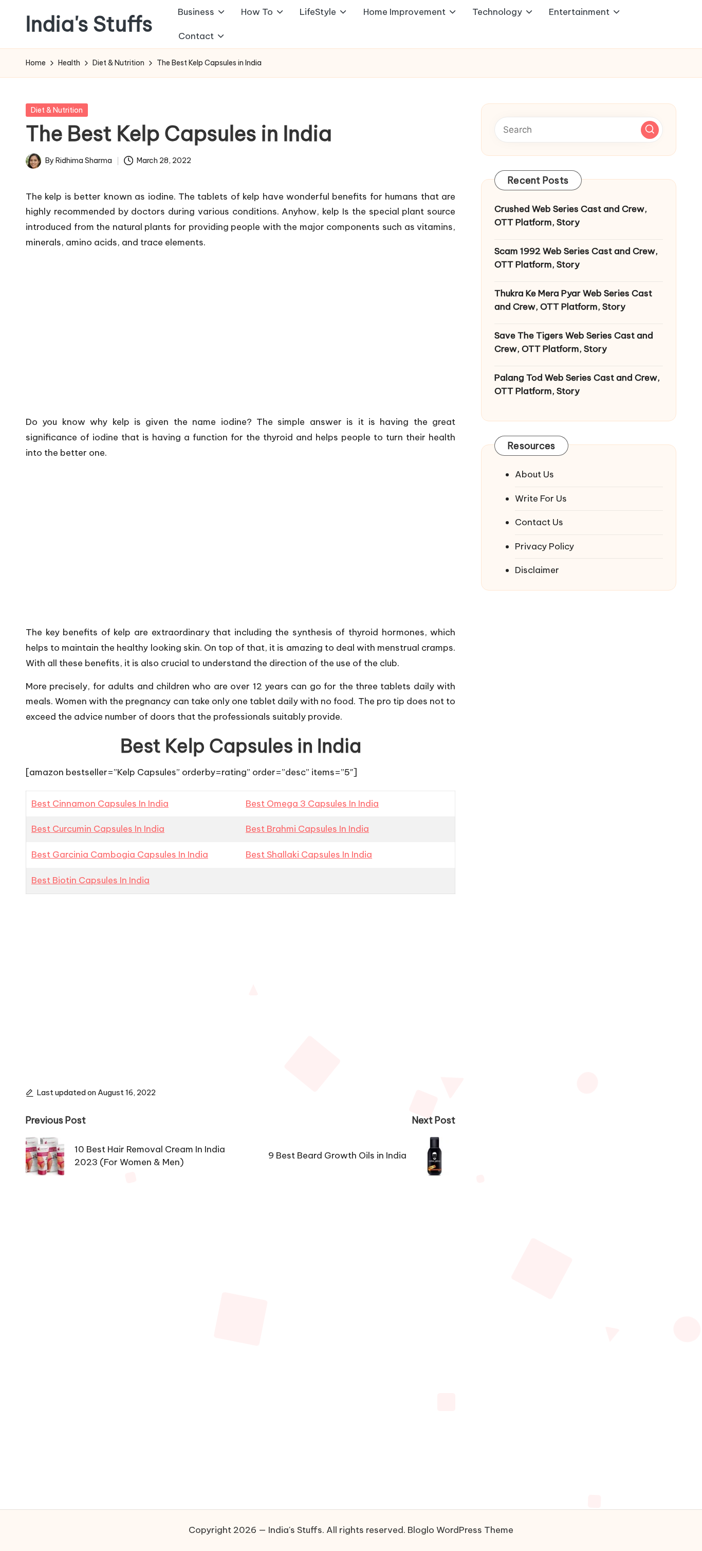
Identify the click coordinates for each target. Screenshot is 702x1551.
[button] (650, 129)
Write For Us (541, 498)
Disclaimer (537, 570)
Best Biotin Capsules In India (90, 880)
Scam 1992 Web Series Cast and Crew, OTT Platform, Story (576, 257)
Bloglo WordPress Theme (460, 1530)
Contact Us (539, 522)
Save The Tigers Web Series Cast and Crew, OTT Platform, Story (573, 342)
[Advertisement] (240, 330)
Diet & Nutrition (57, 110)
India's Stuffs (89, 24)
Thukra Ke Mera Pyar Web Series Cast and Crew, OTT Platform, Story (573, 300)
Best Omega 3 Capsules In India (312, 803)
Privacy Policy (544, 545)
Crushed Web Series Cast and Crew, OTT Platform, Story (570, 215)
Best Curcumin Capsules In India (97, 828)
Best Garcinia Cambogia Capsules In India (119, 854)
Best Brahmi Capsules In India (307, 828)
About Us (534, 474)
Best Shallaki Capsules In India (309, 854)
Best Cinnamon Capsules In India (100, 803)
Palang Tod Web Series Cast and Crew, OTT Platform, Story (577, 384)
